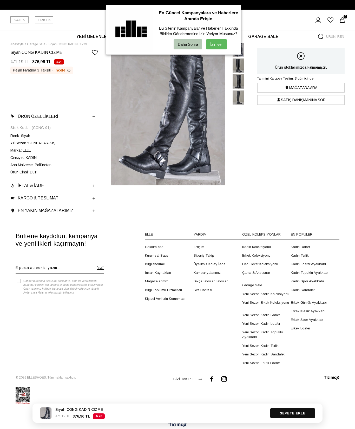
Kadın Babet (300, 247)
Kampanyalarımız (207, 273)
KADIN (19, 20)
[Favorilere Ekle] (95, 53)
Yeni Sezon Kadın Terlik (260, 346)
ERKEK (44, 20)
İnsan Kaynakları (158, 273)
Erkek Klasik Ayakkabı (308, 311)
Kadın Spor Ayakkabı (307, 281)
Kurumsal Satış (156, 255)
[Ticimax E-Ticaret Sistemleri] (177, 425)
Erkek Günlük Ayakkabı (309, 302)
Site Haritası (203, 290)
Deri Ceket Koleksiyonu (260, 264)
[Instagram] (224, 379)
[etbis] (23, 395)
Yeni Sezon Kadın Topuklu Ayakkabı (262, 334)
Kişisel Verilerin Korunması (165, 299)
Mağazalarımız (156, 281)
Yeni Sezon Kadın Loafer (261, 324)
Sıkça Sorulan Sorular (211, 281)
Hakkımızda (154, 247)
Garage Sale (252, 285)
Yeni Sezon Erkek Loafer (261, 363)
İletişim (199, 247)
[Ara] (321, 36)
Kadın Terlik (300, 255)
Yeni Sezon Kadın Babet (261, 315)
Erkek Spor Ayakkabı (307, 320)
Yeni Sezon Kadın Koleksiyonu (265, 294)
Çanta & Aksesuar (256, 273)
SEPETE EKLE (292, 413)
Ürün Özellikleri (38, 116)
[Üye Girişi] (318, 20)
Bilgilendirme (155, 264)
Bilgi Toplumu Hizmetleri (163, 290)
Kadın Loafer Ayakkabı (308, 264)
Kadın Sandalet (302, 290)
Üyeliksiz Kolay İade (209, 264)
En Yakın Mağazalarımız (46, 210)
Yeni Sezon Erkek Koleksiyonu (265, 302)
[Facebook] (211, 379)
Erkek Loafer (300, 328)
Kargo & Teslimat (38, 198)
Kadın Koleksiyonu (256, 247)
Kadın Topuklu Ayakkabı (309, 273)
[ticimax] (331, 378)
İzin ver (216, 44)
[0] (342, 20)
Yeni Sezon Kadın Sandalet (263, 354)
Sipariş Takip (204, 255)
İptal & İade (31, 185)
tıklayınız (68, 292)
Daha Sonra (188, 44)
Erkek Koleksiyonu (256, 255)
